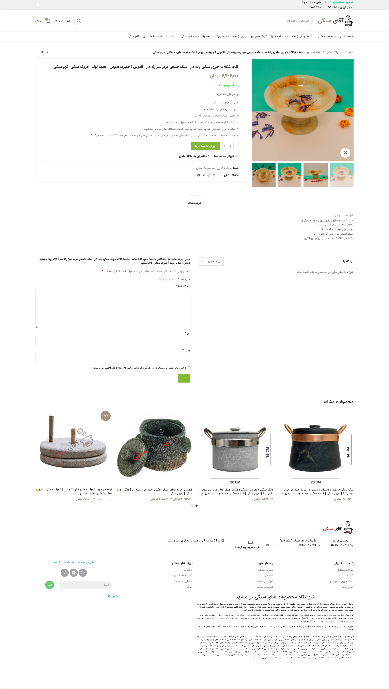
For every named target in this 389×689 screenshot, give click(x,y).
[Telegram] (74, 573)
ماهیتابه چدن (342, 621)
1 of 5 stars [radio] (171, 279)
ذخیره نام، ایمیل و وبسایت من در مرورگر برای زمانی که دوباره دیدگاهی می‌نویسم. (139, 368)
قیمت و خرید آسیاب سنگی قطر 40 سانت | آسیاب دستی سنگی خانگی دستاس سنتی (79, 491)
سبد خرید (267, 575)
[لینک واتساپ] (43, 5)
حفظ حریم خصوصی (342, 581)
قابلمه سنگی (269, 651)
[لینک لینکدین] (203, 175)
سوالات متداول (345, 570)
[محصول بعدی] (37, 52)
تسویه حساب (265, 570)
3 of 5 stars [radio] (165, 279)
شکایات (349, 575)
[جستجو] (78, 20)
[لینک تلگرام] (38, 5)
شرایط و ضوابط (264, 581)
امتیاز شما (184, 279)
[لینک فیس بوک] (219, 175)
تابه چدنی (320, 621)
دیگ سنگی (239, 615)
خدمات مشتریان (344, 563)
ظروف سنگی (336, 645)
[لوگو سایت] (335, 20)
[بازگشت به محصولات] (42, 52)
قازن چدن (330, 621)
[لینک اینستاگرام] (48, 5)
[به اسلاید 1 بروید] (197, 506)
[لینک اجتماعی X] (214, 175)
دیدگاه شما (183, 286)
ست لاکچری (314, 52)
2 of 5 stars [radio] (168, 279)
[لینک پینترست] (209, 175)
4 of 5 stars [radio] (162, 279)
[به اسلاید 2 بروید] (192, 506)
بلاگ (189, 587)
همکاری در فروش (182, 581)
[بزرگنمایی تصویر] (345, 153)
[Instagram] (65, 573)
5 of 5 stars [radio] (159, 279)
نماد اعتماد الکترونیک (180, 575)
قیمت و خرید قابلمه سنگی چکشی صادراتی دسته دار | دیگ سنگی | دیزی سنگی (158, 491)
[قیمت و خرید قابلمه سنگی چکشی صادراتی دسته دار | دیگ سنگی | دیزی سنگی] (154, 447)
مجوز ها (188, 570)
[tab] (194, 201)
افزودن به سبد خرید (205, 146)
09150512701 (333, 7)
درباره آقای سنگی (182, 563)
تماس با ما (348, 587)
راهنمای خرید (265, 563)
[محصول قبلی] (47, 52)
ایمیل (186, 350)
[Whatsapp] (83, 573)
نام (187, 333)
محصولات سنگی (335, 52)
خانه (351, 52)
